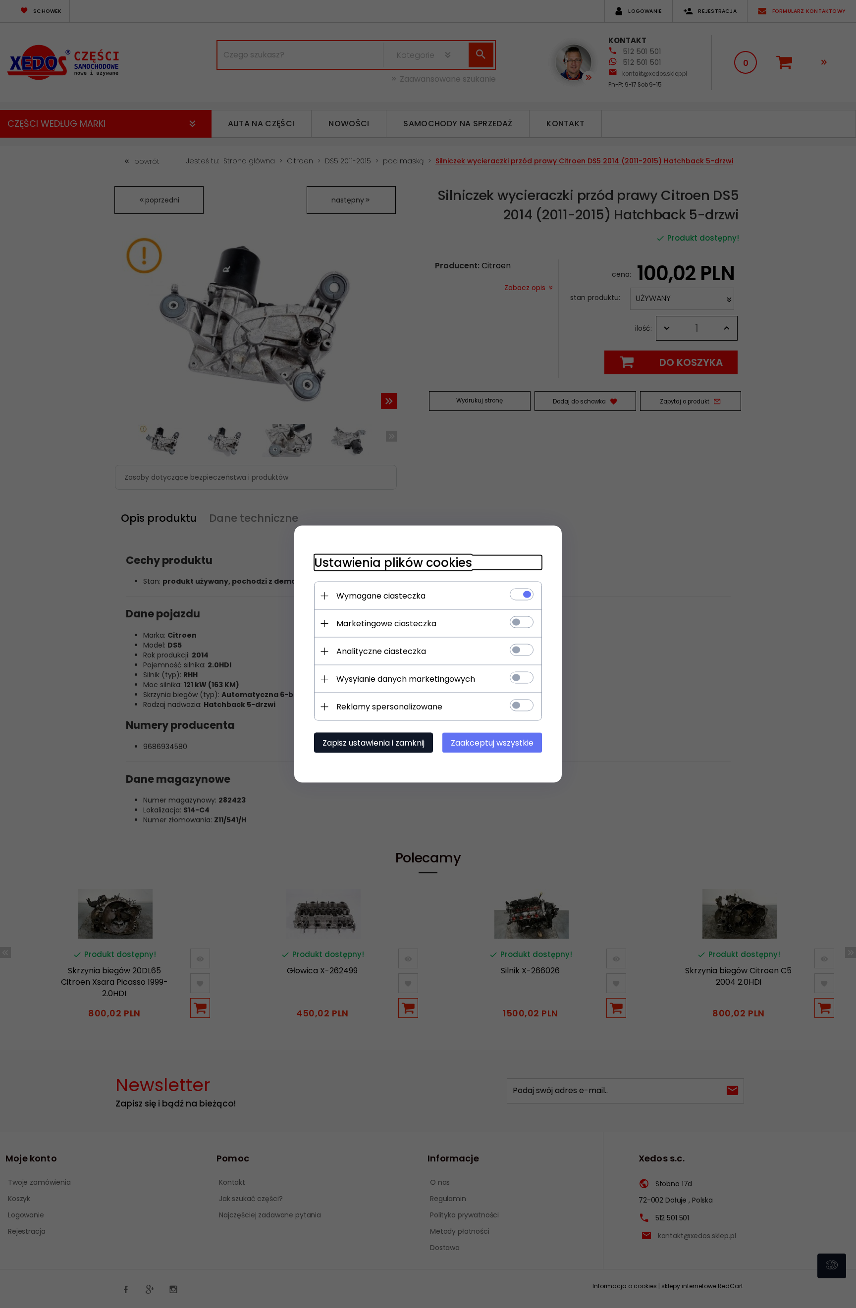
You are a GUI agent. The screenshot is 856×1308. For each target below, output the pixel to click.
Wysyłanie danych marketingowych (405, 679)
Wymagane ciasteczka (381, 596)
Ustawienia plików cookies (393, 562)
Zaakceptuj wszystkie (492, 743)
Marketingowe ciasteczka (386, 623)
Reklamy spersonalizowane (389, 706)
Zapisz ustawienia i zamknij (373, 743)
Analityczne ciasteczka (381, 651)
